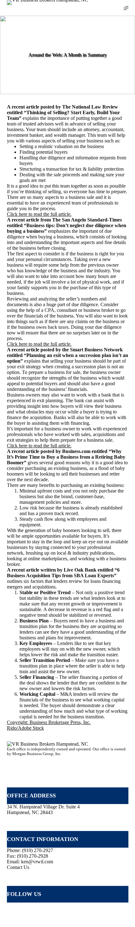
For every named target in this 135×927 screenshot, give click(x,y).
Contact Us (18, 867)
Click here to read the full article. (39, 214)
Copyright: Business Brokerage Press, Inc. (49, 722)
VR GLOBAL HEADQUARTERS (38, 762)
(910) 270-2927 (37, 850)
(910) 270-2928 (32, 856)
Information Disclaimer (59, 918)
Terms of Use (20, 918)
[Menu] (126, 8)
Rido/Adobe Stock (25, 728)
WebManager (97, 918)
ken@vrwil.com (37, 861)
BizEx (119, 918)
